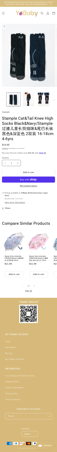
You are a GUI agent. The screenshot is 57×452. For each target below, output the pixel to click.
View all (28, 291)
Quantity (5, 158)
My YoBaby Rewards (14, 359)
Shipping (5, 148)
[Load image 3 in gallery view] (43, 99)
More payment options (28, 186)
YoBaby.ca (25, 448)
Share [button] (7, 208)
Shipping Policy (12, 382)
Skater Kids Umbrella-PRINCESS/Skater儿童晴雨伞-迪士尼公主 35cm (38, 258)
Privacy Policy (11, 393)
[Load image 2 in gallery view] (28, 99)
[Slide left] (3, 100)
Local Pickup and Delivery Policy (20, 376)
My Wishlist (10, 347)
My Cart (8, 353)
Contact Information (14, 387)
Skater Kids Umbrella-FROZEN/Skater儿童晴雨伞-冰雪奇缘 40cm (14, 258)
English (27, 434)
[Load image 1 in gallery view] (13, 99)
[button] (3, 13)
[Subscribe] (49, 416)
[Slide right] (54, 100)
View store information (15, 202)
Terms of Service (13, 399)
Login (7, 341)
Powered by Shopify (33, 448)
